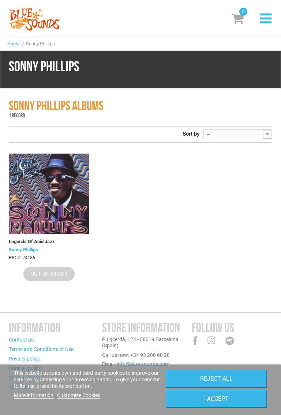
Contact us (21, 340)
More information (34, 395)
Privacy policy (24, 359)
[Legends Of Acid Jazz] (49, 194)
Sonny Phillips (23, 249)
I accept (216, 398)
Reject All (216, 378)
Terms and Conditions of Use (41, 349)
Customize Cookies (78, 395)
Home (13, 43)
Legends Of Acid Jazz (32, 241)
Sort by (191, 134)
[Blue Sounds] (34, 19)
